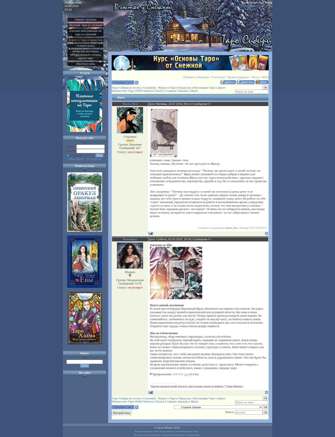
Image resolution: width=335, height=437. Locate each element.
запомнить (76, 155)
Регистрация (249, 6)
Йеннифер (130, 239)
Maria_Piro (130, 104)
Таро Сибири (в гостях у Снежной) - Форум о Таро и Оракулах (151, 87)
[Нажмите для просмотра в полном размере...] (176, 298)
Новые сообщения (197, 77)
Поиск (255, 77)
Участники (218, 77)
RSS (269, 6)
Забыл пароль (76, 158)
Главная (234, 6)
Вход (262, 6)
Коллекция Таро (204, 87)
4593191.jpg (180, 374)
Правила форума (238, 77)
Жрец (194, 90)
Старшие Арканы (176, 90)
